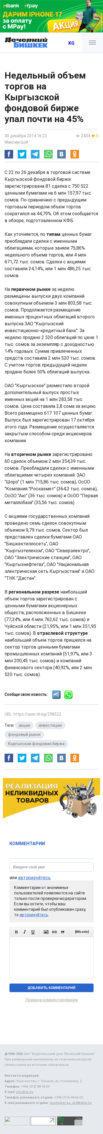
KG (71, 43)
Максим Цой (16, 142)
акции (24, 725)
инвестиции (50, 725)
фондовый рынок (24, 734)
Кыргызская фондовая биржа (36, 743)
